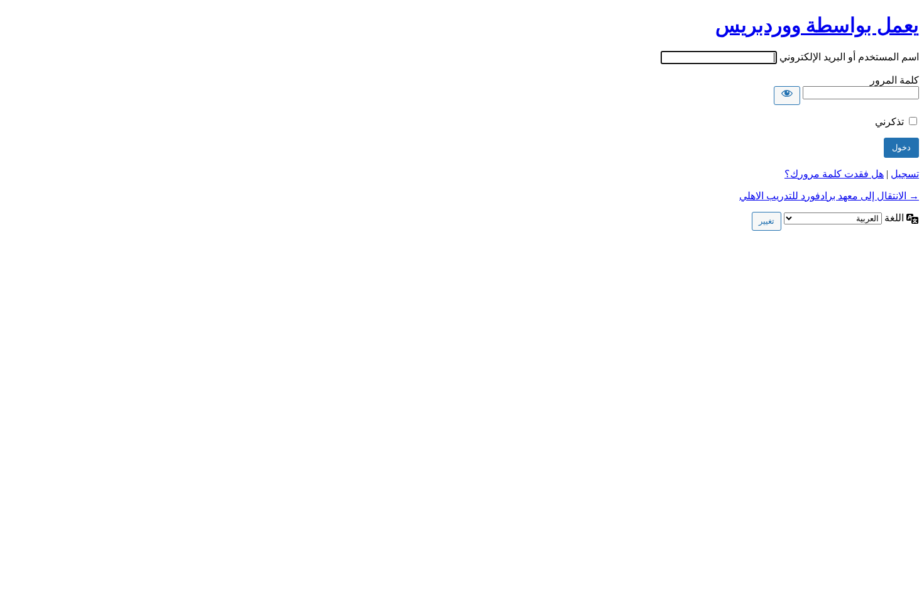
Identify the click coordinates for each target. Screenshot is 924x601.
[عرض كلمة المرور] (787, 95)
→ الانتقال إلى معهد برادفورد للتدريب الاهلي (829, 195)
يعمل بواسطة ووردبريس (817, 25)
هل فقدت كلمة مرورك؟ (834, 173)
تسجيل (905, 173)
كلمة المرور (894, 80)
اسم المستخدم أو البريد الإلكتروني (849, 57)
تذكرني (889, 121)
